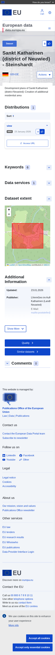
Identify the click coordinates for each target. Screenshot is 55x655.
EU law (6, 527)
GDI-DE (14, 74)
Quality (25, 343)
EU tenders (8, 532)
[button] (43, 2)
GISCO (47, 264)
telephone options (23, 599)
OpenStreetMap (24, 264)
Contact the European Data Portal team (23, 433)
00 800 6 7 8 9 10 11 (22, 595)
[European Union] (26, 573)
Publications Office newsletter (18, 510)
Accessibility (9, 486)
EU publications (11, 547)
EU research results (13, 537)
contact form (24, 602)
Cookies (6, 482)
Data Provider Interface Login (18, 552)
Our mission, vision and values (19, 506)
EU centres (32, 606)
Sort (9, 116)
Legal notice (9, 477)
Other (26, 459)
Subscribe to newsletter (15, 438)
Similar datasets (25, 351)
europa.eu (27, 580)
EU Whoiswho (10, 542)
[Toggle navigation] (49, 28)
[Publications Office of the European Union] (26, 398)
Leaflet (12, 264)
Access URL (29, 143)
